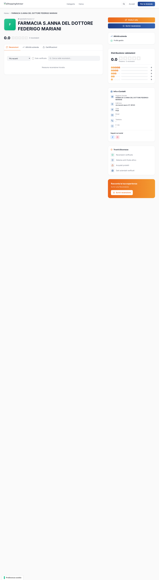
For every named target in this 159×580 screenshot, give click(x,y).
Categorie (71, 4)
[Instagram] (117, 137)
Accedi (132, 4)
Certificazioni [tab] (51, 47)
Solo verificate (41, 58)
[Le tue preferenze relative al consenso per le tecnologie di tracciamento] (12, 577)
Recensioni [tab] (14, 47)
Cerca (81, 4)
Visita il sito (133, 20)
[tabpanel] (53, 62)
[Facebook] (113, 137)
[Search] (124, 4)
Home (6, 13)
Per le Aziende (146, 4)
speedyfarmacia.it (26, 19)
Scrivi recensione (133, 26)
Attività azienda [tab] (32, 47)
